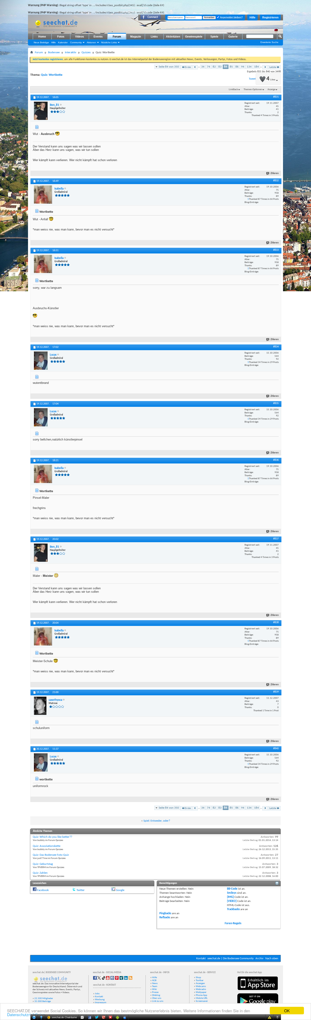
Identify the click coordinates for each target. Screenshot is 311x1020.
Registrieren (270, 17)
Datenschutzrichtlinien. (26, 1014)
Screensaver (202, 1001)
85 (231, 66)
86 (237, 66)
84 (225, 66)
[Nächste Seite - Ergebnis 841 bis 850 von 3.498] (265, 67)
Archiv (259, 958)
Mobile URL (202, 998)
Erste (188, 67)
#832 (276, 180)
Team (154, 986)
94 (242, 66)
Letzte (272, 67)
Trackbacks (233, 909)
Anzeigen (200, 983)
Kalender (63, 42)
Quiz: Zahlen (40, 872)
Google (120, 890)
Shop (198, 977)
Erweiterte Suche (269, 42)
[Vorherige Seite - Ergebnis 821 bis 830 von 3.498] (195, 67)
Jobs (97, 993)
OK (287, 1010)
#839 (276, 692)
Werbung (100, 999)
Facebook (43, 890)
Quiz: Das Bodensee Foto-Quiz (51, 854)
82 (214, 66)
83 (220, 66)
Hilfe (252, 17)
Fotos (60, 36)
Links (154, 36)
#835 (276, 403)
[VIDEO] (232, 901)
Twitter (80, 890)
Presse (155, 992)
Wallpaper (201, 992)
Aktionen (91, 42)
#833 (276, 250)
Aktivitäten (173, 36)
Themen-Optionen (253, 89)
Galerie (233, 36)
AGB (154, 980)
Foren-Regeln (233, 923)
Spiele (214, 36)
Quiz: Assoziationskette (46, 846)
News (155, 983)
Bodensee (54, 52)
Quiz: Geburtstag (43, 864)
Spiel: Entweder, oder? (156, 820)
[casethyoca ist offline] (40, 706)
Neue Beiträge (41, 42)
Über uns (156, 998)
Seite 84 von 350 (169, 66)
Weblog (156, 995)
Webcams (201, 986)
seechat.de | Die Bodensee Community (230, 958)
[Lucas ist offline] (41, 361)
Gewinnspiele (193, 36)
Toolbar (200, 980)
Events (98, 36)
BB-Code (232, 888)
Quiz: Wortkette (51, 75)
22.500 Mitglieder (43, 998)
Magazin (135, 36)
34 (202, 66)
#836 (276, 460)
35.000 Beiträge (42, 1001)
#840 (276, 748)
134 (249, 66)
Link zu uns (157, 1001)
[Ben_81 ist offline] (41, 111)
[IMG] (230, 897)
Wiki (154, 989)
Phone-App (201, 995)
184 (256, 66)
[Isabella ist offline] (43, 194)
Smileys (231, 892)
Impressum (100, 1002)
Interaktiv (70, 52)
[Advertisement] (155, 941)
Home (42, 36)
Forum (117, 36)
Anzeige (271, 89)
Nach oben (271, 958)
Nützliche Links (109, 42)
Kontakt (201, 958)
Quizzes (86, 52)
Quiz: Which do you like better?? (52, 836)
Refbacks (164, 917)
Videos (79, 36)
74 (208, 66)
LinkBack (233, 89)
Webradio (201, 989)
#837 (276, 538)
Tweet (252, 78)
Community (76, 42)
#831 (276, 97)
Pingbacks (165, 913)
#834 (276, 346)
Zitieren (274, 173)
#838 (276, 622)
